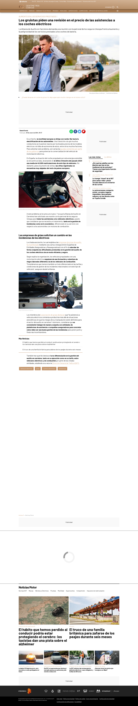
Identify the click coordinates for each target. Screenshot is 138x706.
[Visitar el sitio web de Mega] (72, 691)
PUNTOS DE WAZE (100, 666)
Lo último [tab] (107, 157)
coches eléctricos (49, 368)
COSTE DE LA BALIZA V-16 (26, 666)
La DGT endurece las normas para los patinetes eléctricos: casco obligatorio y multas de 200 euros (81, 670)
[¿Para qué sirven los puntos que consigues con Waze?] (107, 658)
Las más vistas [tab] (95, 157)
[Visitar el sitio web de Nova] (65, 691)
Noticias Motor (28, 587)
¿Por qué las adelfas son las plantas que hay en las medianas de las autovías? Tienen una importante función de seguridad (104, 167)
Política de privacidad (69, 699)
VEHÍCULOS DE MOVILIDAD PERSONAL (80, 666)
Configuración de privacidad (106, 699)
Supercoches (73, 11)
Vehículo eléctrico (26, 368)
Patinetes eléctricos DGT (89, 1)
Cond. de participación (92, 699)
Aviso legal (59, 699)
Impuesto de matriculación (98, 11)
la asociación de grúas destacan (52, 315)
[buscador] (117, 7)
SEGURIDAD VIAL (97, 161)
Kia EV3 (34, 1)
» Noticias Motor (29, 515)
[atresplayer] (109, 7)
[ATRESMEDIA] (24, 691)
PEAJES (71, 626)
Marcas (31, 11)
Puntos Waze (62, 1)
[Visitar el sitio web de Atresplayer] (107, 691)
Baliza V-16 (40, 1)
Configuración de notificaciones (65, 702)
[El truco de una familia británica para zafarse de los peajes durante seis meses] (94, 610)
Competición (83, 11)
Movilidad (63, 11)
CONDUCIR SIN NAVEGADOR (27, 626)
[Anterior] (31, 1)
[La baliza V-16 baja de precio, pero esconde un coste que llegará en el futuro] (31, 658)
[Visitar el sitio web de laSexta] (52, 691)
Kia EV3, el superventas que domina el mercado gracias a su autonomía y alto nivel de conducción (55, 670)
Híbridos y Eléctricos (43, 11)
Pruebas (55, 11)
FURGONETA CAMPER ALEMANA (101, 188)
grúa (37, 368)
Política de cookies (80, 699)
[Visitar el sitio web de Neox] (59, 691)
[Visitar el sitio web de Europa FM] (92, 691)
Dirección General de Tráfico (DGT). (65, 363)
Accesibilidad (77, 702)
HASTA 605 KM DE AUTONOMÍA (52, 666)
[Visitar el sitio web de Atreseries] (78, 691)
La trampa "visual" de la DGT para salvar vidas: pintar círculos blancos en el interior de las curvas (103, 182)
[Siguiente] (118, 1)
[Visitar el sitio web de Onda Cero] (85, 691)
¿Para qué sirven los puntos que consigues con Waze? (104, 669)
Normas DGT (23, 11)
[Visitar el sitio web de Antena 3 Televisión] (46, 691)
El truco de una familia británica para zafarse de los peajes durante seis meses (52, 349)
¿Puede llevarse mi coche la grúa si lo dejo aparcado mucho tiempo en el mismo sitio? (53, 97)
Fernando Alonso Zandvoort (74, 1)
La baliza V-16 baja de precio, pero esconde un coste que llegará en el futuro (29, 670)
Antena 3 (21, 515)
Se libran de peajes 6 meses (51, 1)
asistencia (62, 368)
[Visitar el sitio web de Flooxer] (116, 691)
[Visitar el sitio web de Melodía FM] (98, 691)
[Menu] (117, 10)
